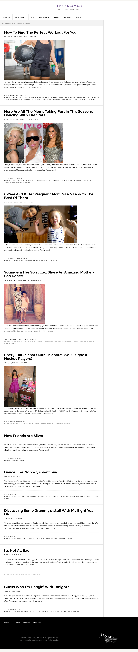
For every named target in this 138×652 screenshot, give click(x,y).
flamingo (22, 460)
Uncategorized (17, 573)
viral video (53, 260)
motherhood (37, 611)
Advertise (26, 623)
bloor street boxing (45, 97)
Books (14, 458)
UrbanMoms (69, 7)
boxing (55, 97)
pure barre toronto (64, 99)
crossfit (61, 97)
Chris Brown (17, 538)
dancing (67, 97)
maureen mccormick (11, 182)
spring (69, 496)
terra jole (26, 182)
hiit (17, 99)
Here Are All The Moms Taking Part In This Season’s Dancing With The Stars (48, 113)
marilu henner (88, 180)
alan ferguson (18, 341)
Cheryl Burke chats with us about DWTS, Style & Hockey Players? (46, 357)
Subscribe (37, 623)
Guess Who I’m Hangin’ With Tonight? (36, 587)
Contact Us (16, 623)
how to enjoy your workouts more (30, 99)
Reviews (19, 458)
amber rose (17, 180)
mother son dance (42, 341)
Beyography (34, 97)
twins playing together (32, 575)
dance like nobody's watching (31, 496)
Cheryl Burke (28, 424)
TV (23, 178)
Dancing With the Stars (51, 180)
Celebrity (15, 339)
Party (36, 339)
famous (66, 180)
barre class (17, 97)
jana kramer (73, 180)
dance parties (45, 496)
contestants (32, 180)
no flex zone (52, 341)
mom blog (29, 611)
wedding (13, 343)
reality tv (58, 611)
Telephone (75, 496)
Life (25, 95)
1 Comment (31, 202)
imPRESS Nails (60, 424)
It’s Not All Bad (16, 550)
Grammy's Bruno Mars (65, 538)
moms (20, 182)
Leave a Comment (32, 119)
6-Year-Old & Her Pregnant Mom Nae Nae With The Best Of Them (49, 196)
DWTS (61, 180)
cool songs (17, 496)
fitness (72, 97)
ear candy (60, 496)
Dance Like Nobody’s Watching (31, 472)
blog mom (16, 611)
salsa (70, 424)
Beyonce (26, 341)
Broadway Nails (18, 424)
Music (31, 339)
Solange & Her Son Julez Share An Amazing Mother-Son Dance (49, 274)
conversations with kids (30, 538)
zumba (92, 99)
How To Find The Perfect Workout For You (40, 32)
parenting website (48, 611)
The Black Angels (85, 496)
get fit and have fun (82, 97)
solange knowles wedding (79, 341)
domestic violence (51, 538)
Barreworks (26, 97)
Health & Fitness (17, 95)
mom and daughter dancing (28, 260)
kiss (66, 424)
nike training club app (50, 99)
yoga (88, 99)
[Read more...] (37, 87)
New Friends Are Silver (23, 436)
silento (46, 260)
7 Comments (33, 36)
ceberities (24, 180)
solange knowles (63, 341)
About (6, 623)
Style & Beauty (20, 422)
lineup (80, 180)
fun (65, 496)
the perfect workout (79, 99)
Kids (13, 536)
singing (21, 575)
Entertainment (17, 178)
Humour (25, 258)
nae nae (40, 260)
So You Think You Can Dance (71, 611)
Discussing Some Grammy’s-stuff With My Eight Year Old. (49, 512)
